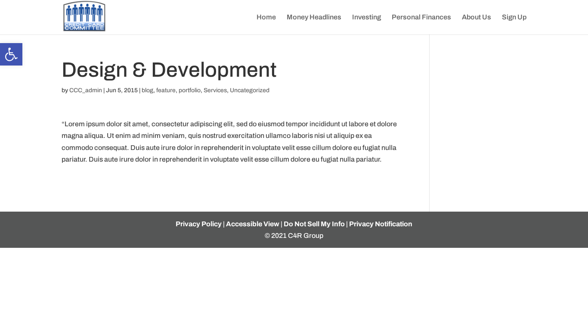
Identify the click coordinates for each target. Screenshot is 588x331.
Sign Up (514, 17)
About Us (476, 17)
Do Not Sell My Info (314, 224)
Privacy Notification (380, 224)
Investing (366, 17)
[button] (11, 54)
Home (266, 17)
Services (215, 90)
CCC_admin (85, 90)
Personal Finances (421, 17)
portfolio (190, 90)
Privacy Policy (199, 224)
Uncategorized (249, 90)
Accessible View (252, 224)
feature (166, 90)
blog (147, 90)
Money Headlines (314, 17)
